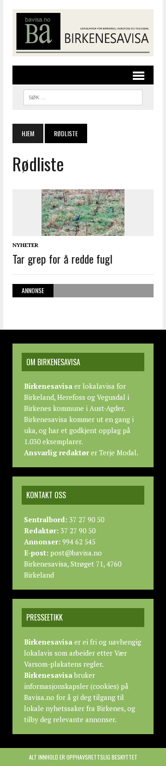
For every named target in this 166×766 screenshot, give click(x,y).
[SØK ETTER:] (83, 96)
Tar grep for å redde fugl (62, 258)
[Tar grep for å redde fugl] (83, 229)
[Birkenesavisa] (83, 32)
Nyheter (25, 244)
